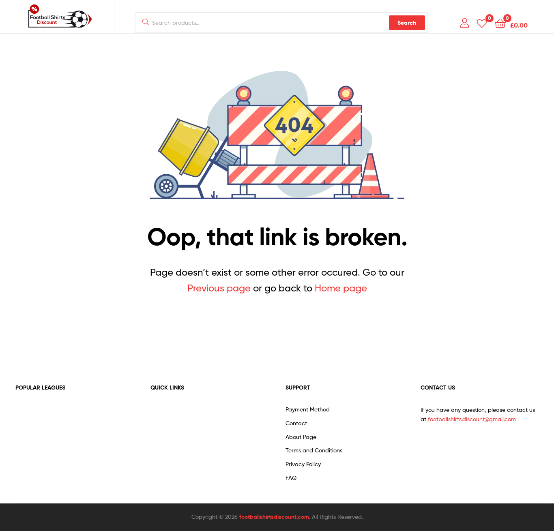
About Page (301, 436)
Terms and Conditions (314, 450)
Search (406, 22)
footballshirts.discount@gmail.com (472, 418)
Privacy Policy (303, 463)
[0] (482, 23)
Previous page (219, 288)
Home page (341, 288)
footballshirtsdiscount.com (274, 516)
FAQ (291, 477)
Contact (296, 423)
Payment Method (308, 409)
